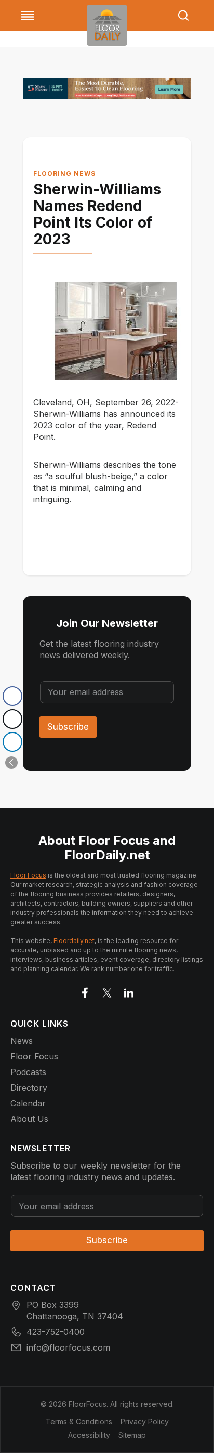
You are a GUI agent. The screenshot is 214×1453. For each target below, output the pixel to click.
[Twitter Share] (12, 719)
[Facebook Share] (12, 696)
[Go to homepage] (107, 25)
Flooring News (64, 173)
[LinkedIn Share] (12, 742)
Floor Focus (28, 875)
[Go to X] (107, 991)
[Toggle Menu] (27, 16)
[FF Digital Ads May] (107, 88)
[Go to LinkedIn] (129, 991)
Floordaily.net (74, 941)
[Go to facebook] (85, 991)
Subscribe (68, 727)
